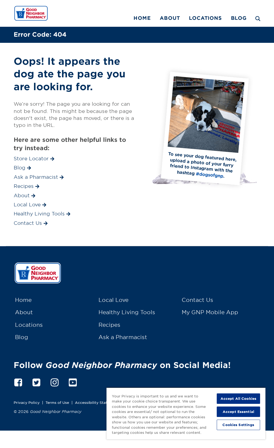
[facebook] (18, 381)
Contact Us (197, 300)
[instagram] (54, 381)
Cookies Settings (238, 425)
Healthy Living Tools (126, 312)
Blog (239, 18)
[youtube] (72, 381)
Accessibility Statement (97, 402)
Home (142, 18)
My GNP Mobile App (210, 312)
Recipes (109, 324)
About (170, 18)
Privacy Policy (27, 402)
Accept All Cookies (238, 398)
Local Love (113, 300)
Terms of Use (57, 402)
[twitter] (36, 381)
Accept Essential (238, 411)
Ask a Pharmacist (122, 337)
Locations (205, 18)
